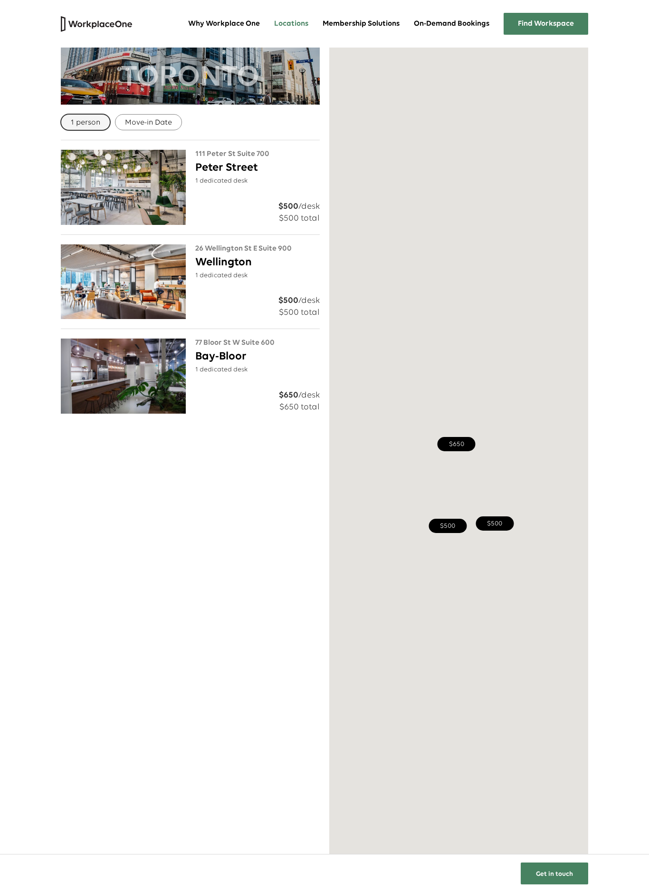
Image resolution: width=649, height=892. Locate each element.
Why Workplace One (224, 24)
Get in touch (554, 874)
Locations (291, 24)
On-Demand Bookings (451, 24)
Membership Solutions (361, 24)
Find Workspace (546, 24)
